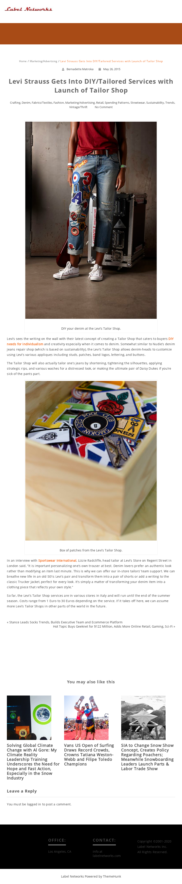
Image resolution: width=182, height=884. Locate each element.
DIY (18, 635)
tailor (30, 657)
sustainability (43, 650)
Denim (26, 103)
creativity (30, 628)
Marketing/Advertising (80, 103)
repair (45, 642)
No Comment (104, 107)
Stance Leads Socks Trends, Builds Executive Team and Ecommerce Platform (66, 622)
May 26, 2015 (111, 69)
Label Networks (72, 876)
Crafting (15, 103)
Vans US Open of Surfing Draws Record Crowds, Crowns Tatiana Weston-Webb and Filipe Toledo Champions (89, 755)
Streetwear (138, 103)
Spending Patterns (117, 103)
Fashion (58, 103)
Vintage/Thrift (78, 107)
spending (25, 650)
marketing (17, 642)
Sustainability (155, 103)
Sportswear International (57, 560)
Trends (169, 103)
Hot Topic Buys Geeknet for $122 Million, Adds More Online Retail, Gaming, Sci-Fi (113, 626)
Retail (99, 103)
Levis (41, 635)
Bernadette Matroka (80, 69)
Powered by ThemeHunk (103, 876)
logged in (34, 804)
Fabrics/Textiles (42, 103)
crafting (16, 628)
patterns (32, 642)
